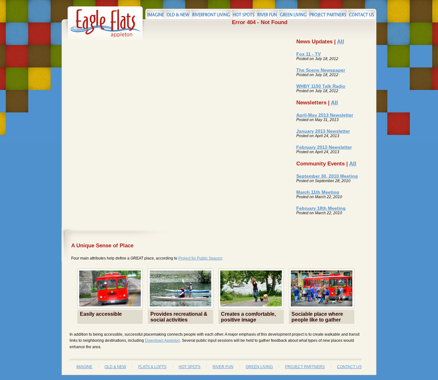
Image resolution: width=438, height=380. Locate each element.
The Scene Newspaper (320, 70)
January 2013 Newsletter (323, 131)
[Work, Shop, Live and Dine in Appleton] (155, 14)
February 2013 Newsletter (324, 147)
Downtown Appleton (162, 340)
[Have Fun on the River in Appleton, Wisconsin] (267, 14)
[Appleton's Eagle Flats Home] (105, 40)
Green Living (259, 367)
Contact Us (349, 367)
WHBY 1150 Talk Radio (320, 86)
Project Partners (305, 367)
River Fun (223, 367)
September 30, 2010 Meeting (327, 176)
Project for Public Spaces (200, 258)
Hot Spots (189, 367)
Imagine (84, 367)
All (340, 42)
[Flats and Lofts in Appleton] (211, 14)
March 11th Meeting (317, 192)
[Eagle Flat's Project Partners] (328, 14)
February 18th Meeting (321, 208)
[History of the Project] (178, 14)
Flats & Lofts (152, 367)
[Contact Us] (362, 14)
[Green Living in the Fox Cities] (293, 14)
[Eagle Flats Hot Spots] (243, 14)
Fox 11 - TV (308, 54)
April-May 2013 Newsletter (324, 115)
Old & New (115, 367)
